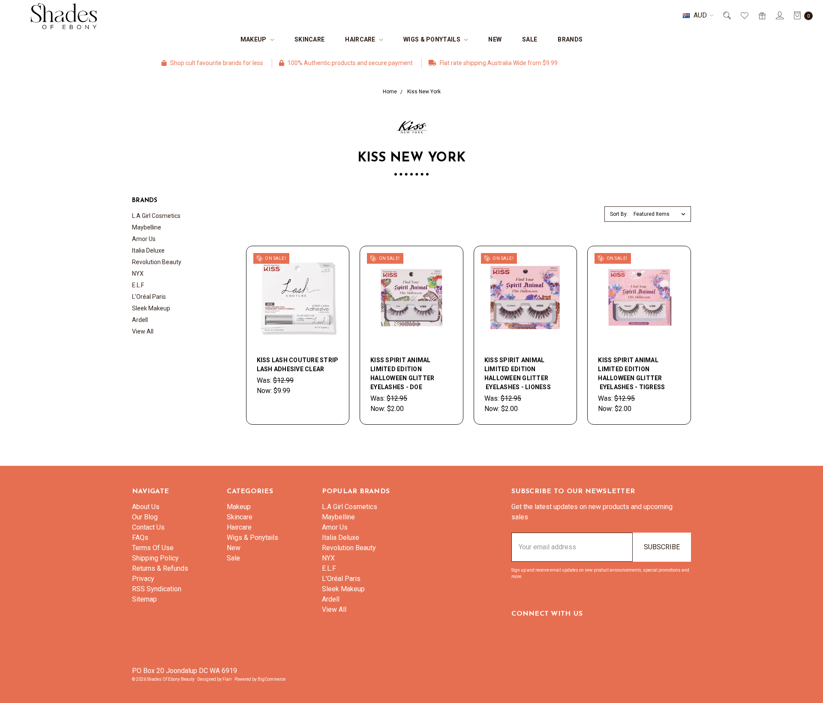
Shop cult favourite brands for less (194, 63)
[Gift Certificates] (761, 15)
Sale (529, 39)
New (495, 39)
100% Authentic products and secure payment (328, 63)
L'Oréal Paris (149, 296)
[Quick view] (333, 261)
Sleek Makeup (151, 308)
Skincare (309, 39)
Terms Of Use (153, 548)
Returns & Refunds (160, 568)
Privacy (143, 579)
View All (142, 331)
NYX (138, 273)
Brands (570, 39)
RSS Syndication (156, 589)
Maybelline (146, 227)
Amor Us (144, 238)
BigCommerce (271, 679)
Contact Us (148, 527)
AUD (700, 15)
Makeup (254, 39)
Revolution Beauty (156, 262)
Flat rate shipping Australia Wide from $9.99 (476, 63)
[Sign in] (779, 15)
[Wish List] (744, 15)
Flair (227, 679)
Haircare (361, 39)
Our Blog (145, 517)
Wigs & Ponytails (432, 39)
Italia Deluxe (148, 250)
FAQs (140, 537)
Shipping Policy (155, 558)
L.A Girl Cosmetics (156, 215)
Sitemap (144, 599)
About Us (145, 507)
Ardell (140, 319)
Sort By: (619, 214)
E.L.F (138, 285)
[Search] (726, 15)
